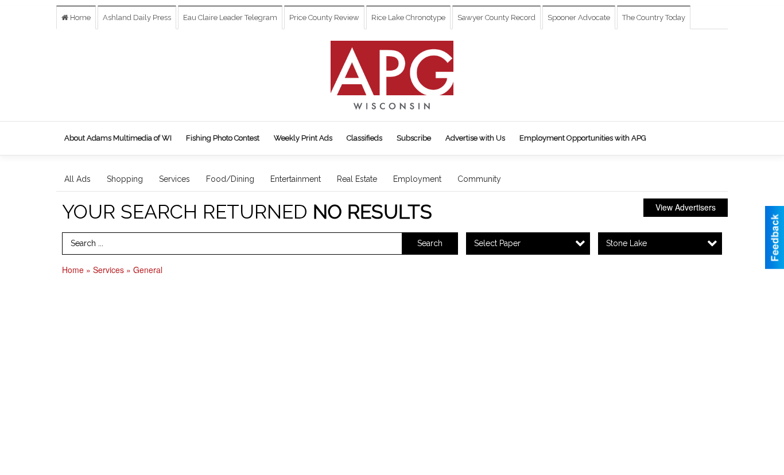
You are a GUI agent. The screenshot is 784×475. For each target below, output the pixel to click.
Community (479, 179)
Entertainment (295, 179)
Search (430, 243)
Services (174, 179)
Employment (417, 179)
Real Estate (357, 179)
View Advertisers (685, 207)
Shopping (125, 179)
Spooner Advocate (579, 17)
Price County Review (324, 17)
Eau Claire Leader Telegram (230, 17)
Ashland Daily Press (137, 17)
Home (79, 17)
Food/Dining (230, 179)
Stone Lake (626, 243)
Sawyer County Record (496, 17)
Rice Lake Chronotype (408, 17)
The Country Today (653, 17)
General (147, 269)
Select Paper (497, 243)
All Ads (77, 179)
